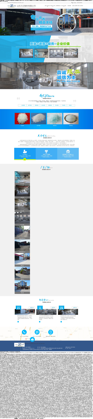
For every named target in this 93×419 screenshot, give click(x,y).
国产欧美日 (54, 375)
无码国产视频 (57, 399)
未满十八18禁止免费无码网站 (31, 393)
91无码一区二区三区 (60, 403)
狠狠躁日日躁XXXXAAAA (59, 370)
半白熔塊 (57, 105)
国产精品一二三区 (20, 413)
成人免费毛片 (4, 355)
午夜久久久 (2, 354)
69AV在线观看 (67, 373)
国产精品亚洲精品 (27, 367)
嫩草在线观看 (13, 408)
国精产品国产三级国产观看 (54, 390)
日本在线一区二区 (7, 389)
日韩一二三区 (65, 387)
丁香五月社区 (23, 363)
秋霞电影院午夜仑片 (22, 378)
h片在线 (65, 389)
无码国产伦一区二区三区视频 (30, 380)
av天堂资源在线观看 (51, 391)
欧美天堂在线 (59, 373)
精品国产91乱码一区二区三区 (39, 417)
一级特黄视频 (16, 394)
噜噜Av (81, 354)
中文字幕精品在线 (71, 361)
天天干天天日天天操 (53, 366)
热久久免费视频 (36, 410)
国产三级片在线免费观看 (16, 358)
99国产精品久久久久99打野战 (14, 405)
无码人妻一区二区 (41, 385)
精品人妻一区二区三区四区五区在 (83, 381)
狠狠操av (70, 397)
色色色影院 (13, 365)
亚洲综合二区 (55, 393)
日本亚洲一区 (87, 394)
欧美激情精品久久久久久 (57, 415)
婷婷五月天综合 (88, 364)
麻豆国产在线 (4, 396)
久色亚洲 (4, 397)
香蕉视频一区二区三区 (15, 372)
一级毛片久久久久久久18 (80, 355)
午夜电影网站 (34, 359)
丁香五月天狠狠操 (11, 355)
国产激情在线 (46, 381)
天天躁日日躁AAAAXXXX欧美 (27, 376)
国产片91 (75, 385)
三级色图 (58, 406)
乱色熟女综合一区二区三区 (8, 387)
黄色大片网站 (52, 411)
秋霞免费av (89, 359)
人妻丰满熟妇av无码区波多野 (32, 371)
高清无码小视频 (46, 366)
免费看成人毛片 (79, 366)
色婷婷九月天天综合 (36, 369)
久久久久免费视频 (82, 391)
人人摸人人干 (41, 371)
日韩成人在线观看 (62, 412)
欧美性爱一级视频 (16, 368)
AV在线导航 (14, 361)
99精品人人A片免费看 (62, 392)
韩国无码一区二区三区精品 (41, 380)
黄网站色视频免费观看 (9, 410)
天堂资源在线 (69, 377)
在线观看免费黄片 (78, 355)
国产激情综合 (67, 405)
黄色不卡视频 (38, 412)
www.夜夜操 (66, 384)
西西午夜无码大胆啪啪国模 (39, 378)
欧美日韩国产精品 (85, 380)
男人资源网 (21, 381)
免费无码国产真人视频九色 (12, 380)
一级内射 (64, 409)
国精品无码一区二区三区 (66, 375)
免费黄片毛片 (55, 361)
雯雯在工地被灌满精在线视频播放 (67, 357)
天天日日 (24, 396)
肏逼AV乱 (78, 373)
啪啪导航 (24, 366)
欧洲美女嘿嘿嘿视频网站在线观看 (41, 398)
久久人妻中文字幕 (6, 407)
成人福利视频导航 (29, 355)
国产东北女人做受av (8, 378)
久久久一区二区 (52, 398)
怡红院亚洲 (46, 355)
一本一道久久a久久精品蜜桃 (44, 360)
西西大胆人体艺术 (28, 369)
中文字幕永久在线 (45, 394)
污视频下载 (50, 361)
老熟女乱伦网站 (42, 358)
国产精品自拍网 (47, 371)
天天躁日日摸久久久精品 (14, 414)
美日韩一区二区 (81, 377)
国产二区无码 (81, 401)
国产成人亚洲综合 (27, 390)
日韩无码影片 (75, 365)
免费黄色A (36, 361)
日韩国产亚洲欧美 (55, 383)
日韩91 (26, 387)
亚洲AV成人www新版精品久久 (70, 408)
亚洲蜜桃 (73, 376)
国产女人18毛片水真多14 (4, 414)
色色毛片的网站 (40, 414)
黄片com (33, 391)
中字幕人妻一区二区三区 (25, 368)
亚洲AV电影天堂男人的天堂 (68, 354)
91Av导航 (89, 375)
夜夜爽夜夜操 (53, 373)
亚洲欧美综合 (58, 357)
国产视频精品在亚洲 (12, 360)
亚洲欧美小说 (14, 391)
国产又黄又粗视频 (69, 385)
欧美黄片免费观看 (34, 382)
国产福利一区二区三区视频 (55, 377)
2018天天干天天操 (64, 382)
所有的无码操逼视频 (52, 403)
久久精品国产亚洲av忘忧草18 (26, 354)
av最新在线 (20, 391)
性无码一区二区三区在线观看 (42, 408)
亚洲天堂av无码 (31, 360)
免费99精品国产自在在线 (55, 369)
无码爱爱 (77, 401)
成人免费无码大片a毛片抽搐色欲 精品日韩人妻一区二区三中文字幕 (41, 384)
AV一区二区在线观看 (60, 373)
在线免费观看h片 (12, 362)
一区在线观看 (69, 367)
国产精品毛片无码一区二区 (30, 372)
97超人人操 (59, 380)
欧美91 (16, 406)
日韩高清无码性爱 (35, 390)
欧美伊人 (21, 366)
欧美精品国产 (87, 388)
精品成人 (50, 375)
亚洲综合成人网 (14, 382)
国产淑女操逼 (5, 379)
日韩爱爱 (65, 381)
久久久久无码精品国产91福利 (87, 362)
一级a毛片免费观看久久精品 (75, 370)
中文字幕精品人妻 (3, 411)
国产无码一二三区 (77, 382)
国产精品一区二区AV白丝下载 (86, 373)
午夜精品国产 (67, 402)
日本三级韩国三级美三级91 (86, 409)
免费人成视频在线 (53, 362)
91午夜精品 (11, 368)
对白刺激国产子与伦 (79, 361)
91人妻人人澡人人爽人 (25, 407)
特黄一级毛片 (28, 416)
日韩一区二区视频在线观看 (32, 366)
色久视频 (86, 369)
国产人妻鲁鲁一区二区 (71, 380)
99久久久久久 (18, 357)
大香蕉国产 (82, 376)
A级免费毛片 (18, 373)
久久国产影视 (3, 409)
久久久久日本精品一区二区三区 (15, 377)
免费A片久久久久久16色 (79, 394)
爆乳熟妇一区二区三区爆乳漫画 (24, 392)
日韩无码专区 (21, 394)
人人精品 (52, 385)
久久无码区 (74, 386)
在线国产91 (88, 360)
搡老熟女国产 (37, 362)
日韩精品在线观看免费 (63, 401)
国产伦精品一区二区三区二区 (18, 390)
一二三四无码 (47, 377)
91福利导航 (5, 361)
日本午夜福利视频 (23, 412)
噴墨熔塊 (50, 105)
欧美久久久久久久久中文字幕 (28, 361)
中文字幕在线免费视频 (50, 405)
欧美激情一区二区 (30, 370)
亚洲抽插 (85, 390)
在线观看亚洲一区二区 (26, 373)
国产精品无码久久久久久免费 (31, 356)
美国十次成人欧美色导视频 (57, 388)
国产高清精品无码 (32, 402)
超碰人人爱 (39, 399)
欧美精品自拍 (21, 355)
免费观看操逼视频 (54, 378)
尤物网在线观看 (8, 385)
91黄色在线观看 (74, 411)
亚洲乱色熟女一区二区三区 (35, 415)
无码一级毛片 (34, 364)
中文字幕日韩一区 (39, 372)
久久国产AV (18, 365)
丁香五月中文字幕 (46, 414)
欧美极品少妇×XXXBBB (62, 366)
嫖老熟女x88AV (30, 375)
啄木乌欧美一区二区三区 (24, 379)
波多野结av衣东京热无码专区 (81, 375)
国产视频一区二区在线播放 (78, 363)
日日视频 (15, 417)
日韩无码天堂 (40, 366)
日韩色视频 (73, 375)
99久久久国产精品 (48, 383)
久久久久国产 (16, 388)
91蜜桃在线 (76, 393)
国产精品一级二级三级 (49, 367)
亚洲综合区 (47, 362)
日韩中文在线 (83, 392)
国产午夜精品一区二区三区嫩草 (30, 413)
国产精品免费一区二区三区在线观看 (27, 405)
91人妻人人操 (84, 379)
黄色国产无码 (32, 368)
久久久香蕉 (34, 399)
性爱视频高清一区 (40, 359)
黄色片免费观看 (77, 410)
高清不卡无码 (19, 396)
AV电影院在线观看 (72, 400)
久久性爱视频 (49, 415)
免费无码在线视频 (55, 401)
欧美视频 (82, 410)
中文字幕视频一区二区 (67, 415)
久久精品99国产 (6, 402)
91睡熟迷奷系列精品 (79, 357)
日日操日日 (15, 361)
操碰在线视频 (37, 405)
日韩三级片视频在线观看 (7, 403)
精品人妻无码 (83, 359)
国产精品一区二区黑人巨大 (86, 370)
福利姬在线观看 (77, 354)
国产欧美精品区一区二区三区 (13, 395)
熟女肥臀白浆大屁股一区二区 (12, 398)
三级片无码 (18, 411)
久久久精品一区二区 (88, 410)
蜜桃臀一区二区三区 (38, 361)
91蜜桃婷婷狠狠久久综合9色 (30, 355)
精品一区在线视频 (81, 402)
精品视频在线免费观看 (80, 387)
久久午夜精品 (51, 372)
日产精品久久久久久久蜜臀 (49, 354)
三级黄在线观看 (9, 397)
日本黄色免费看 (26, 362)
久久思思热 (78, 408)
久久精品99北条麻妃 (82, 397)
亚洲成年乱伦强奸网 (50, 399)
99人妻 (16, 359)
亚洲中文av (29, 403)
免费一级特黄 (6, 388)
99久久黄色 (26, 384)
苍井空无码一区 (62, 358)
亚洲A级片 (43, 362)
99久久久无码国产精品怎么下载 (26, 399)
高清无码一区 (3, 380)
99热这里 (49, 386)
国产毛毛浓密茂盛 (19, 362)
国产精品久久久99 (20, 402)
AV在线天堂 (73, 361)
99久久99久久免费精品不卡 (50, 396)
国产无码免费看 (51, 364)
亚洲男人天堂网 (88, 377)
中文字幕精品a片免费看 (41, 402)
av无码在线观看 (70, 378)
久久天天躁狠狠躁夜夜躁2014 (44, 373)
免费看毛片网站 (50, 368)
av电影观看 (64, 413)
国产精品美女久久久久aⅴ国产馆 (60, 367)
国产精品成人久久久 (64, 372)
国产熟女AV (51, 370)
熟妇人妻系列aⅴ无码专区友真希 (45, 401)
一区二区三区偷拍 (57, 382)
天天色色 (62, 411)
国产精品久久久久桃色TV (5, 363)
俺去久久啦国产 (75, 391)
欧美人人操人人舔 (84, 408)
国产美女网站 (24, 371)
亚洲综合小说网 (32, 367)
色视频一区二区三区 (11, 409)
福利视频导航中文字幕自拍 (6, 366)
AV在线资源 (40, 382)
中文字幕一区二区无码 (8, 412)
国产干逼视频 (12, 393)
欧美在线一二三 (62, 376)
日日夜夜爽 (53, 386)
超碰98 (37, 401)
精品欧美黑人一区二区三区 (76, 371)
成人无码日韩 (6, 399)
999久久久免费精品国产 (64, 407)
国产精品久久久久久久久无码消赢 (32, 409)
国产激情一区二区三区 (86, 407)
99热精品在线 (22, 401)
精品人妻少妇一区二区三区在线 (81, 384)
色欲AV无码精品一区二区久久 (38, 411)
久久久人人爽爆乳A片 (49, 359)
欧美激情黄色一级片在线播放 (61, 355)
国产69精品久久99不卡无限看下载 (65, 390)
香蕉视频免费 (76, 396)
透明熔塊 (36, 105)
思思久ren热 (40, 364)
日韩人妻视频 (79, 416)
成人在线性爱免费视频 (70, 412)
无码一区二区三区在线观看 (20, 393)
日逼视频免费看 (70, 396)
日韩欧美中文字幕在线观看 (38, 354)
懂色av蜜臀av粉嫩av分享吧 (14, 399)
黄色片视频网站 (35, 367)
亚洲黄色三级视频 (68, 386)
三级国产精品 (87, 387)
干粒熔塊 (63, 105)
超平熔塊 (30, 105)
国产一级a (30, 391)
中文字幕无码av (69, 392)
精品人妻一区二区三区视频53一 (51, 379)
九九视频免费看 (19, 415)
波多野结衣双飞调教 (31, 412)
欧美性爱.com (69, 409)
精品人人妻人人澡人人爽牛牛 (26, 410)
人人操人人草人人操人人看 (47, 376)
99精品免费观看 (3, 374)
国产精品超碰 (37, 374)
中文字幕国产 (36, 355)
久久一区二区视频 (28, 388)
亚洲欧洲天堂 (59, 374)
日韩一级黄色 (55, 365)
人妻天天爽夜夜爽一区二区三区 (12, 355)
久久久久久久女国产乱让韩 (64, 368)
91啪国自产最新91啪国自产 (57, 409)
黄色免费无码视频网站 (27, 381)
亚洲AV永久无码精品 (58, 354)
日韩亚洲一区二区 (15, 366)
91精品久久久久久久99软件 (29, 361)
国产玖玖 (24, 383)
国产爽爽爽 (13, 404)
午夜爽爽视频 (67, 370)
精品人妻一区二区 (14, 370)
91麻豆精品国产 (5, 373)
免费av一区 (85, 361)
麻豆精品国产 (3, 364)
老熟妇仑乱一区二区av (59, 395)
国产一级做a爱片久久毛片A (85, 414)
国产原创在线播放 (81, 388)
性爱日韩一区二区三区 (22, 406)
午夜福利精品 (41, 357)
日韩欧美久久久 (67, 411)
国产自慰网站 (53, 357)
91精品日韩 (40, 367)
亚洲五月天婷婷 (79, 380)
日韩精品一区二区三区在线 (57, 400)
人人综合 (83, 389)
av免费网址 (3, 370)
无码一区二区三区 (39, 392)
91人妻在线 (58, 411)
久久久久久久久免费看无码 (33, 387)
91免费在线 (89, 406)
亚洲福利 (73, 409)
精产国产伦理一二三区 (50, 355)
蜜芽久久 (77, 400)
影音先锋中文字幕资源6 (11, 413)
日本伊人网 (37, 358)
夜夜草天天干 (73, 373)
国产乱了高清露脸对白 (72, 381)
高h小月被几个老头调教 (71, 399)
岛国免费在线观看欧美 (86, 415)
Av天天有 (7, 383)
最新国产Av (7, 401)
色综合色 (30, 357)
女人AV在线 (68, 383)
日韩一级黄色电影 (26, 382)
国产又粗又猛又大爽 (71, 355)
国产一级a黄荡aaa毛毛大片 (16, 375)
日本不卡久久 (8, 370)
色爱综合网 (73, 383)
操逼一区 (34, 395)
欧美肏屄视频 (51, 394)
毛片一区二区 (49, 400)
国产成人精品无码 (44, 375)
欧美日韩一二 (26, 402)
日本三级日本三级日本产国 (70, 403)
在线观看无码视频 (28, 401)
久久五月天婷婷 (53, 356)
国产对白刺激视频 (17, 410)
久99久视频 (58, 355)
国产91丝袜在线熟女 (17, 354)
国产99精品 (67, 358)
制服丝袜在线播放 (39, 363)
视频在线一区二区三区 (63, 378)
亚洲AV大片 (22, 369)
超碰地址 (86, 401)
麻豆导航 (49, 408)
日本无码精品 (34, 403)
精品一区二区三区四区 (46, 404)
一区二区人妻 (45, 372)
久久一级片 (60, 365)
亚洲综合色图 (13, 389)
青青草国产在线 (15, 367)
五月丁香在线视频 (54, 412)
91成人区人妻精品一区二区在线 (47, 407)
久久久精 (51, 381)
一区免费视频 (20, 382)
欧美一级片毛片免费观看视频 (56, 387)
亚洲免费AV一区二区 (81, 405)
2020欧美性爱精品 (82, 367)
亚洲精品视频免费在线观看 (25, 400)
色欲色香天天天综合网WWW (68, 373)
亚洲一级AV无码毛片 (35, 416)
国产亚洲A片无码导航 (43, 416)
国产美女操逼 (28, 365)
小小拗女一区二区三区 (61, 379)
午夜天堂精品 (39, 413)
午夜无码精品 (86, 374)
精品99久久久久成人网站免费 (23, 398)
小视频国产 (17, 401)
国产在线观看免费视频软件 (77, 415)
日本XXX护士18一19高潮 (74, 395)
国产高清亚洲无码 (88, 403)
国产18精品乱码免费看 (64, 397)
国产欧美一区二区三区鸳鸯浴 (74, 368)
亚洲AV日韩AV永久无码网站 (36, 365)
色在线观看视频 (42, 387)
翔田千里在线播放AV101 (47, 393)
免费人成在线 (65, 400)
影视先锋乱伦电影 (19, 408)
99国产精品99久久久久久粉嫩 (40, 389)
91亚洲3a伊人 (56, 359)
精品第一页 (69, 404)
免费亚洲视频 (56, 372)
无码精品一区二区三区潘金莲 (61, 360)
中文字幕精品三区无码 (65, 394)
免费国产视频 (47, 356)
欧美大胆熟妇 (87, 398)
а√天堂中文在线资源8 (77, 406)
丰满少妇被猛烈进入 (81, 411)
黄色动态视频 (20, 364)
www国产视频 (16, 369)
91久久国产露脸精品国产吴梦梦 (65, 359)
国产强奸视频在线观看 (10, 415)
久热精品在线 (41, 396)
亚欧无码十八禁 (47, 357)
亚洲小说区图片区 (25, 374)
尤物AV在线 (79, 389)
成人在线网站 (18, 407)
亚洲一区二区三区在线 (27, 364)
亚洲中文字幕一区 (67, 416)
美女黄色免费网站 (36, 383)
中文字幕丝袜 (90, 361)
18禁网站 (5, 381)
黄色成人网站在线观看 (59, 384)
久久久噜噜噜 (32, 362)
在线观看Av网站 (15, 392)
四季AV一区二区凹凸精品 (71, 379)
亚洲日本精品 (70, 360)
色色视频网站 (42, 374)
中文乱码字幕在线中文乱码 (55, 367)
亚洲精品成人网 (35, 357)
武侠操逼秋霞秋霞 (12, 373)
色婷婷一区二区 (21, 367)
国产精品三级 (12, 401)
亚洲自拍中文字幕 (57, 364)
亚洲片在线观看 (89, 367)
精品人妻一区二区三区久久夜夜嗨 (85, 404)
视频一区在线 (9, 374)
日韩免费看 (61, 371)
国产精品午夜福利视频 (8, 361)
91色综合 (25, 359)
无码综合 (9, 373)
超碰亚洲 (47, 370)
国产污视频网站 (64, 377)
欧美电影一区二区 (73, 405)
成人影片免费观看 (37, 375)
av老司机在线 (57, 398)
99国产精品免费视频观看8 (16, 373)
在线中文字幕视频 (34, 373)
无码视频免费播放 (18, 404)
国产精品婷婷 (84, 371)
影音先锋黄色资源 (47, 373)
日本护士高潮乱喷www (39, 379)
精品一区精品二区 (21, 356)
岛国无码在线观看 (73, 358)
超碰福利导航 (84, 383)
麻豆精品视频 (39, 393)
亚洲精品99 (9, 375)
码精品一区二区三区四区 (40, 367)
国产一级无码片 (41, 373)
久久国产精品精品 (64, 398)
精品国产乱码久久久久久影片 (77, 374)
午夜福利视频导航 (73, 388)
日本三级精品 (63, 404)
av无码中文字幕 (77, 373)
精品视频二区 (38, 395)
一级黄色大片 (17, 409)
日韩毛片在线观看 (5, 377)
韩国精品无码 (58, 396)
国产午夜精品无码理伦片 (23, 367)
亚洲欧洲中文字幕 (8, 391)
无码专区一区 (61, 402)
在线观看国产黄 (64, 396)
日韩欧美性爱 (81, 365)
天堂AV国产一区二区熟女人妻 (26, 411)
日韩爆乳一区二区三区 (54, 363)
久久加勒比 (85, 357)
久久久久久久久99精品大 (80, 403)
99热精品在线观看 (29, 378)
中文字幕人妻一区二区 (73, 356)
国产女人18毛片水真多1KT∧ (71, 413)
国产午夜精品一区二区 (56, 410)
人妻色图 (47, 358)
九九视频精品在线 (4, 368)
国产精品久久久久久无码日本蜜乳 (82, 361)
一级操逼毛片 (47, 387)
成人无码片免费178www (51, 380)
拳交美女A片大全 (10, 416)
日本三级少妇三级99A (37, 376)
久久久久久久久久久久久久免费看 (20, 386)
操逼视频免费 (26, 408)
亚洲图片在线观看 (37, 397)
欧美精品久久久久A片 (83, 395)
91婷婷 (11, 354)
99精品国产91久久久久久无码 (38, 381)
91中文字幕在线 (62, 363)
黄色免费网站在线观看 (67, 374)
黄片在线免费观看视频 (71, 355)
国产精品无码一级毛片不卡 (14, 379)
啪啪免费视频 (51, 382)
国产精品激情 (32, 398)
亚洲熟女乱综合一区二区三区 (65, 369)
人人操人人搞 (60, 361)
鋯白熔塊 (43, 105)
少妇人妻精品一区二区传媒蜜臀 (52, 389)
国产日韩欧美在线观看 (21, 389)
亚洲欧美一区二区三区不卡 (40, 370)
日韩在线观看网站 (20, 380)
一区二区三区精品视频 (21, 417)
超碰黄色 (42, 383)
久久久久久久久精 (56, 407)
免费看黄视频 (84, 385)
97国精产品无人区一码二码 (50, 406)
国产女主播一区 (32, 379)
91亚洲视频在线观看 (26, 415)
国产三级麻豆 (68, 376)
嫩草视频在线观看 (86, 416)
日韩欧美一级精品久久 (30, 389)
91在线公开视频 (7, 384)
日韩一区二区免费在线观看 (41, 368)
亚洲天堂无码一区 (30, 358)
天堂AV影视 (22, 388)
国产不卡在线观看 (63, 399)
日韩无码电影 (79, 358)
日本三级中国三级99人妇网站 (60, 385)
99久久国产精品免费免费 (10, 357)
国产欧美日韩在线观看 (77, 362)
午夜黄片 (34, 404)
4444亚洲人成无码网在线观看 (5, 367)
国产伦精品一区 (83, 400)
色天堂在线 (37, 360)
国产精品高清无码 (42, 400)
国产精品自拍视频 (29, 417)
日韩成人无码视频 (84, 367)
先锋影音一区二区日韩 (54, 358)
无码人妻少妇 (78, 409)
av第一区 (9, 382)
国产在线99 (29, 359)
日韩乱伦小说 (74, 416)
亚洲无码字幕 (47, 411)
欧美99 (62, 408)
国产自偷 (14, 403)
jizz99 (87, 373)
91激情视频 (87, 356)
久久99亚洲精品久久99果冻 (47, 413)
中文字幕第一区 (15, 378)
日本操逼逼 (17, 400)
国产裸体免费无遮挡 (71, 366)
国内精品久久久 (44, 415)
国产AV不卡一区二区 (76, 414)
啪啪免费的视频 (82, 398)
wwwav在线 (21, 370)
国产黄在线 (43, 412)
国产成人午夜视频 (75, 367)
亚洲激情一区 (24, 358)
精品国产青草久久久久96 (47, 361)
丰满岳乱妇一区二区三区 (86, 382)
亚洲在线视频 (36, 396)
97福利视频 (30, 404)
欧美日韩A (24, 377)
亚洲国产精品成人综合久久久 (7, 417)
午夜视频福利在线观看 (11, 411)
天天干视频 (72, 394)
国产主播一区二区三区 (72, 372)
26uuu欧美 (40, 394)
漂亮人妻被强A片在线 (47, 392)
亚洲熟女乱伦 (54, 373)
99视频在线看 (24, 375)
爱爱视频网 (72, 407)
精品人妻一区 (24, 403)
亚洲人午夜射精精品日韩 (47, 365)
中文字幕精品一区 (75, 404)
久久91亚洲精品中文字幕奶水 (53, 397)
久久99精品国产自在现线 (16, 374)
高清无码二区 (52, 360)
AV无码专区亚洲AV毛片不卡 (67, 364)
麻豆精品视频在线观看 (4, 371)
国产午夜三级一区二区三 (45, 369)
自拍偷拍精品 (45, 364)
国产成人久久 (48, 412)
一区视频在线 (77, 367)
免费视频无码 (47, 385)
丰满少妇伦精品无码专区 (59, 405)
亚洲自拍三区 (11, 369)
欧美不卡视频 (23, 397)
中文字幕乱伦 (75, 377)
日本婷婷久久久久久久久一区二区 (67, 410)
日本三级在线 (61, 416)
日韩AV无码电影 (61, 393)
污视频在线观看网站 (14, 384)
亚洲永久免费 (23, 409)
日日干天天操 (75, 397)
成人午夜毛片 (29, 395)
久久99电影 (10, 361)
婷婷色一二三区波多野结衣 (12, 364)
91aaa (87, 392)
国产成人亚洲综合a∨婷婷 (62, 362)
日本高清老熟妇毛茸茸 (43, 361)
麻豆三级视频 (15, 356)
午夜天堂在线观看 (12, 402)
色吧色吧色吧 (6, 393)
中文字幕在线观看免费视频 (73, 398)
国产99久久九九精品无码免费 (5, 392)
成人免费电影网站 (29, 397)
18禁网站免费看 (11, 386)
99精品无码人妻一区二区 (7, 356)
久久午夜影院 (41, 377)
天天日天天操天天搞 (50, 402)
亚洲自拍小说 (63, 355)
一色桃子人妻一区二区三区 (87, 366)
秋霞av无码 (54, 408)
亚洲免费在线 (21, 384)
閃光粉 (70, 105)
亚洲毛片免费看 (86, 354)
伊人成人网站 (89, 371)
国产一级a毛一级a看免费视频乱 (39, 406)
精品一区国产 (36, 373)
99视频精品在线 (58, 394)
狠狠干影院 (14, 396)
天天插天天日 (64, 380)
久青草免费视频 (56, 376)
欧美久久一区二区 (29, 383)
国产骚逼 (34, 401)
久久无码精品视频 (71, 367)
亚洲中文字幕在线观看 (60, 386)
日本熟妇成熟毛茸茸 (59, 391)
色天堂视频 (23, 365)
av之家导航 (10, 396)
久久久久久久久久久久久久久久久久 (65, 414)
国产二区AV (77, 376)
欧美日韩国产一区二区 (36, 388)
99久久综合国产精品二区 (76, 359)
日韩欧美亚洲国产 (81, 356)
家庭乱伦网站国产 (77, 407)
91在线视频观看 (4, 386)
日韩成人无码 (25, 391)
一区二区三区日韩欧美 (57, 413)
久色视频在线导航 (16, 412)
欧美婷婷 (81, 393)
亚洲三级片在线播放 (72, 387)
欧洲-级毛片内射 (7, 406)
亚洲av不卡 (84, 378)
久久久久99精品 (20, 361)
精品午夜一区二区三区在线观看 (6, 367)
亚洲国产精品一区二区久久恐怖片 (48, 395)
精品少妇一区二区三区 (24, 414)
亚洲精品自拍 (55, 368)
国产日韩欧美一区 (65, 356)
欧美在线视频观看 (40, 356)
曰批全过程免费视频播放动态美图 (64, 361)
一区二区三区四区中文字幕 (15, 363)
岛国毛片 (4, 375)
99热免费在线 (78, 383)
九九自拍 (90, 373)
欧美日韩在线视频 (23, 395)
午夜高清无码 (71, 382)
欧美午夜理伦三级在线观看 (58, 381)
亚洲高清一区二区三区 (31, 363)
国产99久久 (80, 413)
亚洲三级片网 (54, 392)
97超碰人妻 (32, 407)
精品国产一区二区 (53, 414)
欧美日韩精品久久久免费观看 (12, 381)
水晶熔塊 (23, 105)
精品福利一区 (19, 361)
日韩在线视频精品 (8, 358)
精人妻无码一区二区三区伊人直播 (45, 410)
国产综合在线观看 (46, 363)
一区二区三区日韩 (64, 367)
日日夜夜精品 (16, 416)
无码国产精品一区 (24, 360)
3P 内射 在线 (4, 416)
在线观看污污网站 (66, 388)
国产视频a (12, 406)
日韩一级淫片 (39, 403)
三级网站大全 (31, 374)
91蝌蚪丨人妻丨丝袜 (78, 378)
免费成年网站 (85, 358)
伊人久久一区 (20, 359)
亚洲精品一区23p (47, 378)
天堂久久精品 (45, 382)
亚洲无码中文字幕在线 (83, 396)
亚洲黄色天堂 (12, 407)
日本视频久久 (42, 405)
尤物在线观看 (18, 376)
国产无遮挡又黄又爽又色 (85, 368)
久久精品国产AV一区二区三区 (79, 364)
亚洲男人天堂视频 (46, 367)
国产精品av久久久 (69, 363)
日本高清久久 (61, 389)
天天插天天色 (39, 404)
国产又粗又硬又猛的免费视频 (46, 388)
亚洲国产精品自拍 (44, 397)
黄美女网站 (59, 375)
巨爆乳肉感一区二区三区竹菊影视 (77, 369)
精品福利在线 (25, 404)
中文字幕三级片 (30, 406)
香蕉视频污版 (33, 392)
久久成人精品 (59, 356)
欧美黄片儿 (11, 388)
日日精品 (11, 383)
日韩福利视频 (5, 400)
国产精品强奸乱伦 (29, 396)
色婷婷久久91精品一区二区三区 (27, 373)
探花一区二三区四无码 (17, 383)
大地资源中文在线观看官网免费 (79, 360)
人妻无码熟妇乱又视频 (4, 362)
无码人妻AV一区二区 (43, 386)
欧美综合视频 (28, 377)
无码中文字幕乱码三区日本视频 (46, 409)
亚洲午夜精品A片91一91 (69, 393)
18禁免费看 (18, 360)
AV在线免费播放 (11, 359)
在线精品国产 (82, 373)
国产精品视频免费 (35, 377)
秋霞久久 (25, 370)
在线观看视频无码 (62, 383)
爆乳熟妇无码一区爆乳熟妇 (41, 355)
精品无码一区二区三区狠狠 (68, 365)
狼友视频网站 (83, 406)
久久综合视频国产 (67, 371)
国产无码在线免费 (18, 371)
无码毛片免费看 (12, 400)
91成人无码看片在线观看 (43, 390)
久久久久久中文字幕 (32, 414)
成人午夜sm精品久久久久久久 (80, 412)
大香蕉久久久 (11, 371)
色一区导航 (66, 395)
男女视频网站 (69, 362)
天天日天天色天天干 (55, 371)
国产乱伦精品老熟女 (77, 392)
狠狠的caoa (65, 361)
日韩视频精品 (7, 354)
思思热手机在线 (15, 367)
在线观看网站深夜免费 (81, 399)
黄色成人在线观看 (24, 357)
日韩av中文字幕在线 (52, 355)
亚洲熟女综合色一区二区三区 (20, 355)
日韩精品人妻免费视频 (67, 391)
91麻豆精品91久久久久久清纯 (19, 387)
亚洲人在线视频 (10, 394)
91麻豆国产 (13, 376)
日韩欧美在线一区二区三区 (87, 413)
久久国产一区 (22, 416)
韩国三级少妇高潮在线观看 (28, 385)
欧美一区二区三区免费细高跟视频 (30, 394)
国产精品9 (41, 355)
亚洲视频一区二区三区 (72, 389)
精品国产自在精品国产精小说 (51, 374)
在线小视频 (35, 385)
